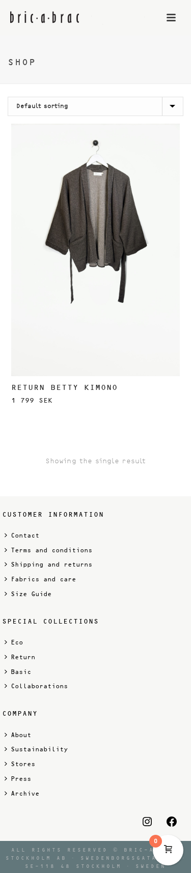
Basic (21, 671)
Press (21, 778)
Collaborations (39, 686)
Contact (25, 535)
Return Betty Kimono (64, 387)
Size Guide (31, 594)
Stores (23, 764)
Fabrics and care (43, 579)
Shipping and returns (51, 564)
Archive (25, 793)
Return (23, 657)
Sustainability (39, 749)
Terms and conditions (51, 550)
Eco (17, 642)
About (21, 735)
